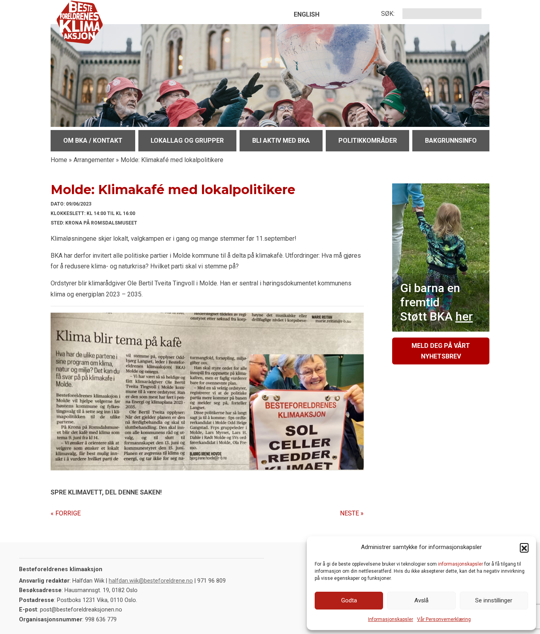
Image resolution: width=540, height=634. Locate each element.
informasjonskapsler (460, 564)
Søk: (388, 13)
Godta (349, 600)
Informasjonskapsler (390, 619)
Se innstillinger (493, 600)
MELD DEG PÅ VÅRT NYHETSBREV (441, 351)
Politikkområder (367, 140)
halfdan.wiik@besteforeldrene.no (151, 580)
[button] (524, 547)
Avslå (421, 600)
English (306, 14)
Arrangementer (94, 160)
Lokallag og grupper (187, 140)
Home (59, 160)
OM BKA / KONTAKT (93, 140)
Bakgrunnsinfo (451, 140)
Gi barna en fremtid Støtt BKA (436, 302)
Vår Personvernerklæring (444, 619)
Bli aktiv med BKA (281, 140)
